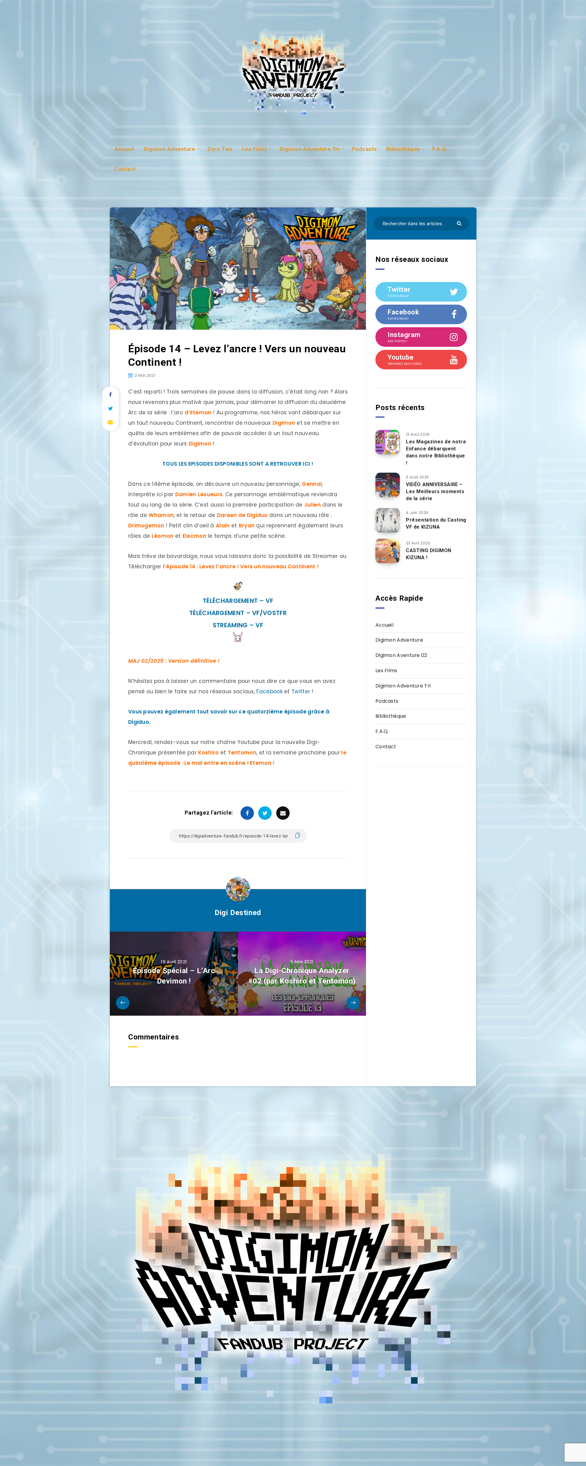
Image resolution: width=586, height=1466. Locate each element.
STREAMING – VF (238, 625)
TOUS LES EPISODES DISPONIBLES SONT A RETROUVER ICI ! (237, 463)
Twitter (300, 691)
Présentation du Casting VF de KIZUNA (436, 523)
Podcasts (364, 149)
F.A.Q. (440, 149)
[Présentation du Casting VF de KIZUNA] (387, 520)
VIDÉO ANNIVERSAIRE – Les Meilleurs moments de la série (435, 491)
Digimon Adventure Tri (310, 149)
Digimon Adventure (169, 149)
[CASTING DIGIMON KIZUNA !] (387, 551)
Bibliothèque (403, 149)
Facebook (269, 691)
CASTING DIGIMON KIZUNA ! (428, 554)
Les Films (254, 149)
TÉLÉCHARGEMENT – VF (238, 600)
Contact (125, 169)
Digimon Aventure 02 (401, 655)
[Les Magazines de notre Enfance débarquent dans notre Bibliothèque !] (387, 442)
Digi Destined (238, 912)
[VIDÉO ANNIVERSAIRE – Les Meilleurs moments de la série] (387, 485)
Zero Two (220, 149)
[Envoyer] (460, 223)
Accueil (124, 149)
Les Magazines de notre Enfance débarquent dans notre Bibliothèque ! (436, 452)
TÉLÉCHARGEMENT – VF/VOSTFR (238, 613)
